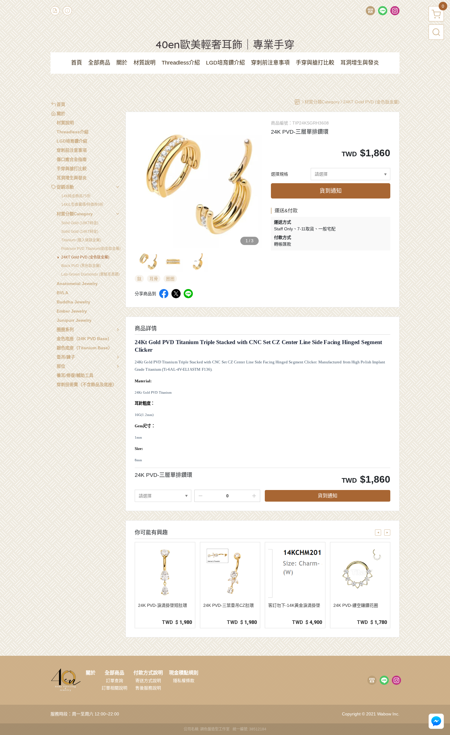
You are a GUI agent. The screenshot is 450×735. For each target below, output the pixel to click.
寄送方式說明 (148, 680)
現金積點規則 (183, 672)
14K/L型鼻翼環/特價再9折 (82, 204)
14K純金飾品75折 (76, 196)
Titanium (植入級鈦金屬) (81, 240)
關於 (91, 672)
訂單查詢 (114, 680)
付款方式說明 (148, 672)
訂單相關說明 (114, 688)
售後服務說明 (148, 688)
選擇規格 (279, 174)
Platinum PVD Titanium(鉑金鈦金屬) (91, 249)
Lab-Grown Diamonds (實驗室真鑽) (90, 274)
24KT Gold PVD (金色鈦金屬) (85, 257)
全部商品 (114, 672)
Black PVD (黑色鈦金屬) (81, 266)
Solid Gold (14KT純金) (79, 231)
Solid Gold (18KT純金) (79, 223)
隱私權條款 (183, 680)
